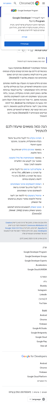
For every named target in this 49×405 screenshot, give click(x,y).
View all (43, 346)
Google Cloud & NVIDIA (37, 269)
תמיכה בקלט (35, 138)
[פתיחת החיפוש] (15, 3)
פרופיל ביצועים (34, 195)
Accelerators (41, 265)
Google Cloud (41, 337)
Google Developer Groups (36, 256)
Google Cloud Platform (37, 376)
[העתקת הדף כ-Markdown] (23, 50)
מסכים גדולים (28, 149)
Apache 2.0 (42, 228)
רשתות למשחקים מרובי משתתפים (25, 184)
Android (43, 315)
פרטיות (36, 392)
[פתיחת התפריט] (43, 3)
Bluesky (43, 286)
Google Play (42, 341)
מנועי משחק (35, 207)
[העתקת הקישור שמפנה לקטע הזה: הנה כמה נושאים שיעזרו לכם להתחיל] (32, 131)
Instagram (42, 290)
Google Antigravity (39, 333)
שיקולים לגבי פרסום (32, 169)
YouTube (43, 303)
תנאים (44, 392)
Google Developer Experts (36, 261)
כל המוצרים (42, 381)
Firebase (43, 324)
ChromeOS (26, 3)
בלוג (45, 281)
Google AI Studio (40, 328)
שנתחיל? (24, 44)
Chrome (43, 319)
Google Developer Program (35, 252)
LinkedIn (43, 294)
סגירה (24, 37)
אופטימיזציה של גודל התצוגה (21, 157)
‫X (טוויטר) (43, 299)
